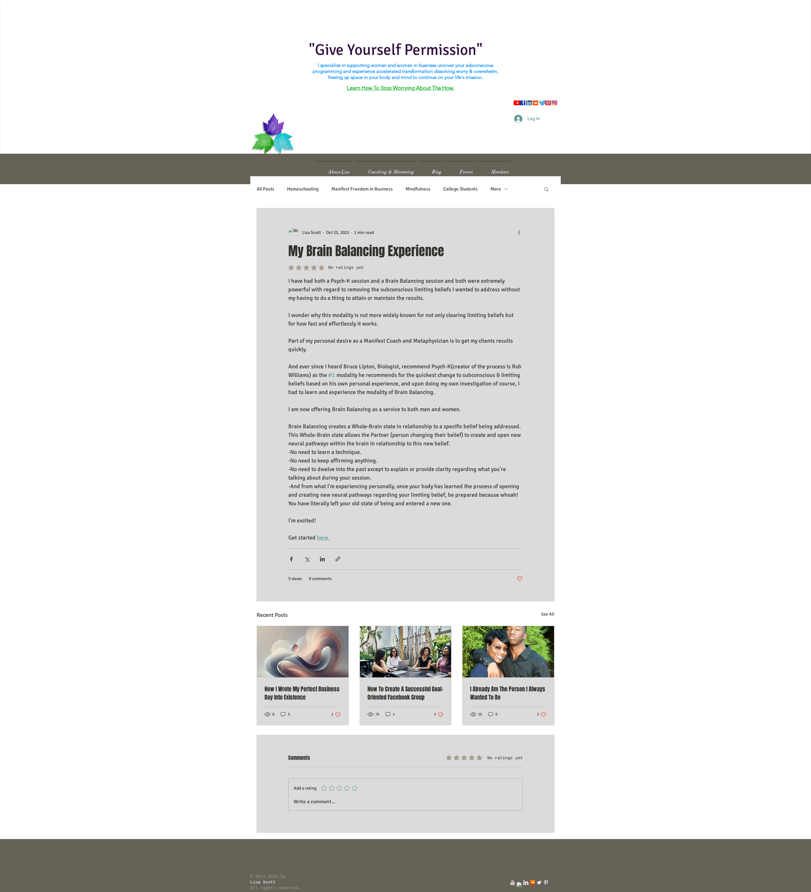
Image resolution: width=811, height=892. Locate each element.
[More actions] (519, 232)
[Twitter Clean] (539, 882)
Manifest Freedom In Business (362, 189)
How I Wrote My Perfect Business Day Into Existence (302, 693)
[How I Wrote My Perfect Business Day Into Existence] (302, 651)
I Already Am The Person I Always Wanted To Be (507, 693)
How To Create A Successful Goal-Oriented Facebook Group (405, 693)
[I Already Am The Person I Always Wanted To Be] (508, 651)
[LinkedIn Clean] (525, 882)
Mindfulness (418, 189)
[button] (546, 188)
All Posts (265, 189)
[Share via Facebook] (291, 559)
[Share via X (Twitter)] (307, 559)
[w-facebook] (519, 884)
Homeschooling (303, 189)
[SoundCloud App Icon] (532, 882)
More (495, 189)
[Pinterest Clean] (545, 882)
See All (547, 614)
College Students (460, 189)
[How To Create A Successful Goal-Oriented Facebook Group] (405, 651)
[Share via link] (338, 559)
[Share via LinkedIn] (322, 559)
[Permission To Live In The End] (512, 882)
